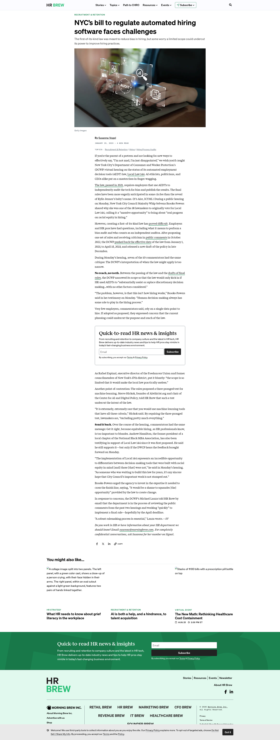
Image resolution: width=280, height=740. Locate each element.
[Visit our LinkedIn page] (231, 692)
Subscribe (173, 351)
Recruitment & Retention (116, 149)
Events (165, 5)
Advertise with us (56, 717)
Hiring (132, 149)
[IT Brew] (137, 715)
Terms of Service (206, 720)
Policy (121, 733)
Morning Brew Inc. (218, 707)
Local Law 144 (136, 174)
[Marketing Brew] (154, 707)
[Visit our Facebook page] (226, 692)
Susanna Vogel (107, 137)
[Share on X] (103, 544)
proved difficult (158, 223)
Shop (49, 722)
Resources (149, 5)
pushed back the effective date (133, 242)
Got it (228, 732)
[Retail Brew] (101, 707)
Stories (100, 5)
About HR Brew (223, 684)
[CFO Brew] (183, 707)
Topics (113, 5)
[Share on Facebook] (97, 544)
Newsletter (225, 677)
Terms (106, 733)
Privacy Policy (153, 730)
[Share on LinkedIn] (109, 544)
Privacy (202, 716)
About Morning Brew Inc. (59, 713)
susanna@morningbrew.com (136, 529)
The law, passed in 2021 (109, 185)
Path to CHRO (131, 5)
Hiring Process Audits (146, 149)
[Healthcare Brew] (166, 715)
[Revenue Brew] (111, 715)
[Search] (230, 5)
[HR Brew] (125, 707)
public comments (156, 237)
